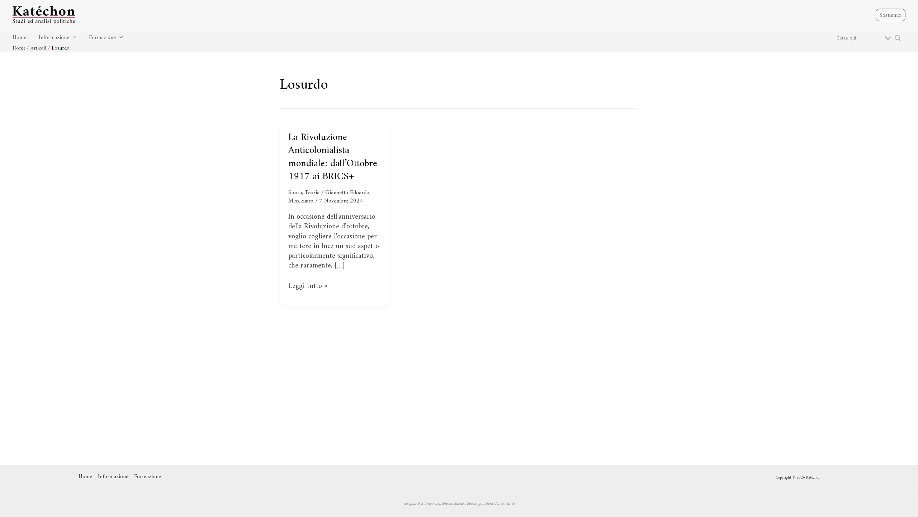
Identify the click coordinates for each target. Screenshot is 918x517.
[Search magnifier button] (898, 38)
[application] (72, 38)
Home (19, 38)
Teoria (312, 193)
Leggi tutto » (307, 286)
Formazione (102, 38)
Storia (295, 193)
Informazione (54, 38)
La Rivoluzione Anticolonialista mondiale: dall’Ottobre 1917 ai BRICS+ (332, 157)
